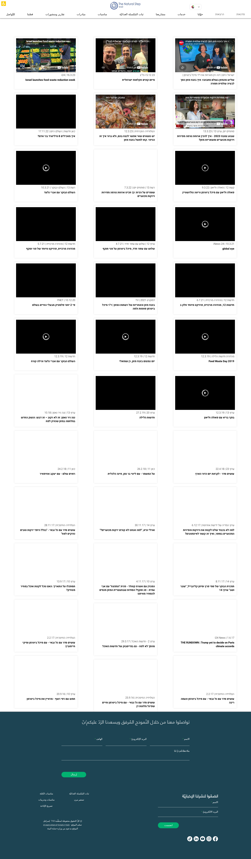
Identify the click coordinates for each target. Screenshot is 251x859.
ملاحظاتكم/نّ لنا (182, 751)
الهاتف (99, 739)
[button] (3, 3)
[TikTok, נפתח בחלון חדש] (189, 838)
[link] (196, 838)
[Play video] (205, 168)
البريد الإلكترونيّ (139, 739)
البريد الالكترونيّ (210, 812)
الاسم (187, 739)
